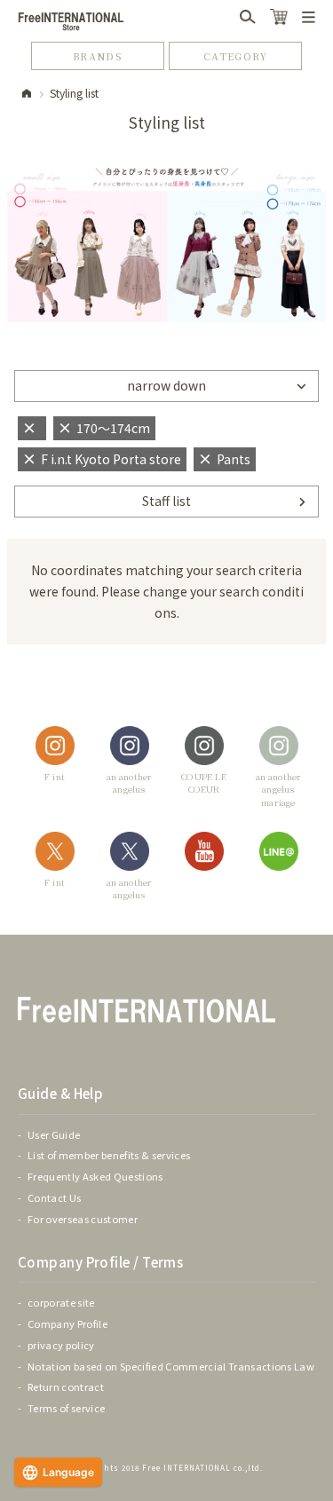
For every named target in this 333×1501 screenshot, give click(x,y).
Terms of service (66, 1408)
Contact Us (54, 1197)
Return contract (66, 1386)
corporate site (61, 1302)
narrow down (166, 385)
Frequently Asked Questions (95, 1176)
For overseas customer (83, 1219)
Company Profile (67, 1323)
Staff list (166, 501)
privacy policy (61, 1345)
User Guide (54, 1134)
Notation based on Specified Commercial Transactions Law (171, 1366)
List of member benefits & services (109, 1155)
